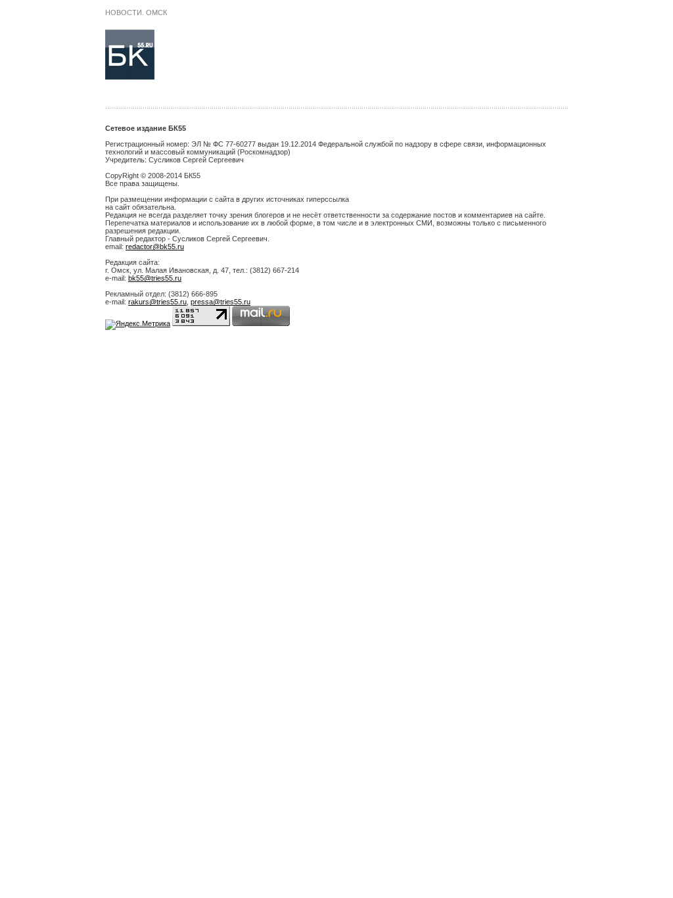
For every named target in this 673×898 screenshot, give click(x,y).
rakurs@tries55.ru (157, 302)
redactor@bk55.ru (155, 246)
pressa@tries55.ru (220, 302)
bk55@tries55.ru (154, 278)
